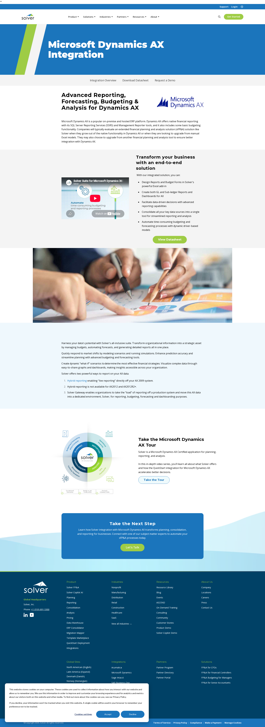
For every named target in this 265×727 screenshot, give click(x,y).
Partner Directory (165, 672)
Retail (114, 602)
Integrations (73, 648)
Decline (132, 714)
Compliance (196, 722)
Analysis (71, 612)
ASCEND (160, 602)
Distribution (117, 597)
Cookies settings (83, 714)
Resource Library (164, 587)
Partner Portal (163, 677)
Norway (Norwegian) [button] (77, 681)
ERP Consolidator (75, 627)
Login (234, 7)
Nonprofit (116, 587)
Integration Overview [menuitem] (103, 80)
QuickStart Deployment (78, 643)
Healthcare (116, 612)
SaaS (113, 617)
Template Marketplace (78, 637)
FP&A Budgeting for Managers (216, 677)
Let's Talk (132, 547)
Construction (117, 607)
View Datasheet (169, 239)
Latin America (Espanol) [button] (78, 671)
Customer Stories (165, 622)
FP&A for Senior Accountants (215, 682)
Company (206, 587)
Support (224, 7)
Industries (105, 16)
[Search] (219, 16)
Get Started (233, 16)
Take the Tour (154, 480)
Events (159, 597)
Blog (158, 592)
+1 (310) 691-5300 (40, 609)
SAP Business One (120, 682)
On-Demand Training (166, 607)
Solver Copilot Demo (166, 632)
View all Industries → (121, 623)
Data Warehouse (75, 622)
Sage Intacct (117, 677)
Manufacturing (118, 592)
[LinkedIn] (26, 615)
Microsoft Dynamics (121, 672)
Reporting (71, 602)
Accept (107, 714)
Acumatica (116, 667)
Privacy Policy (180, 722)
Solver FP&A (73, 587)
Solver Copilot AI (75, 592)
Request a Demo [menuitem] (165, 80)
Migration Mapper (75, 632)
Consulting (161, 612)
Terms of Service (162, 722)
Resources (138, 16)
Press (204, 602)
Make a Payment (213, 722)
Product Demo (163, 627)
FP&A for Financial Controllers (216, 672)
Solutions (88, 16)
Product (72, 16)
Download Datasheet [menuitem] (135, 80)
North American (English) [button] (79, 667)
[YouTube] (32, 615)
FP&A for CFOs (209, 667)
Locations (206, 592)
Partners (122, 16)
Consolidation (73, 607)
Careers (205, 597)
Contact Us (206, 607)
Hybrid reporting (77, 380)
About (154, 16)
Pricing (70, 617)
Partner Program (164, 667)
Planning (71, 597)
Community (162, 617)
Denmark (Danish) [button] (76, 676)
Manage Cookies (233, 722)
